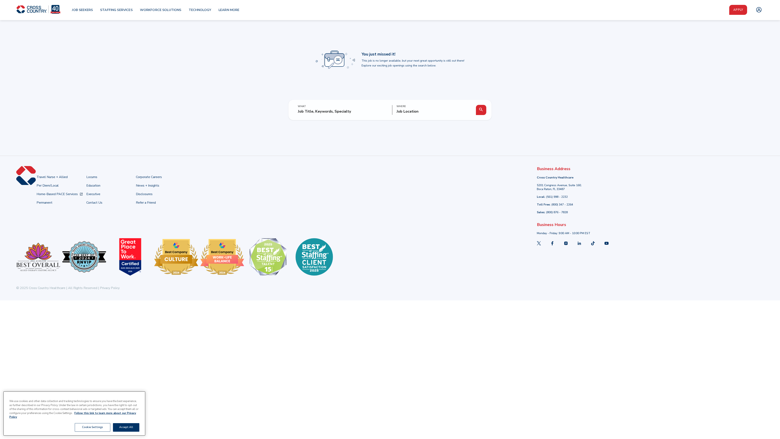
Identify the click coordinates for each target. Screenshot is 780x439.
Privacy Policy (109, 288)
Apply (738, 10)
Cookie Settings (92, 427)
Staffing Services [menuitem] (116, 10)
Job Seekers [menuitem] (82, 10)
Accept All (126, 427)
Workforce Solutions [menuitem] (160, 10)
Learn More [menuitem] (229, 10)
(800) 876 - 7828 (557, 212)
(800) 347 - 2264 (562, 204)
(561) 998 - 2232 (557, 197)
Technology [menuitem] (200, 10)
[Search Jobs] (481, 110)
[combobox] (433, 111)
